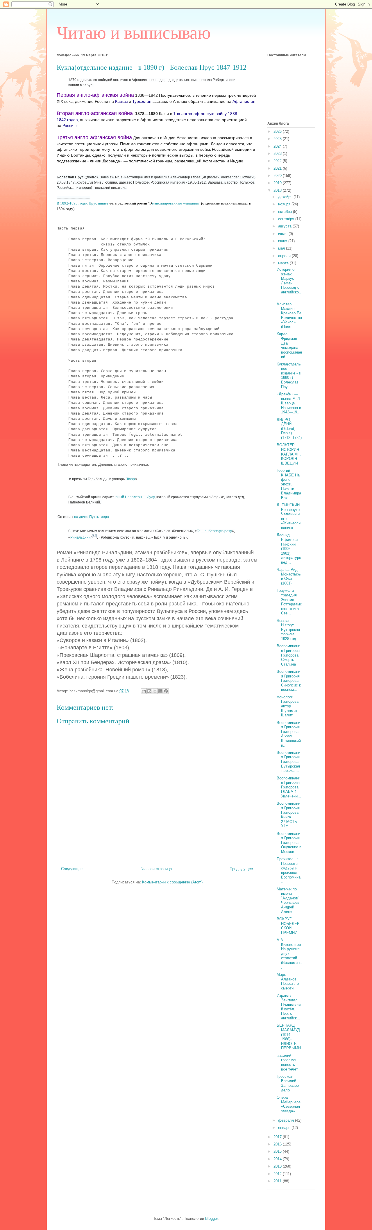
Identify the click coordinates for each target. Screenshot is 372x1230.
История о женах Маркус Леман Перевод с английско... (289, 283)
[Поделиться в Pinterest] (166, 691)
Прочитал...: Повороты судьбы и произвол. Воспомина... (289, 870)
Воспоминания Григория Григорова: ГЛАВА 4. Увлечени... (289, 787)
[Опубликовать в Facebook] (160, 691)
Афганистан (244, 101)
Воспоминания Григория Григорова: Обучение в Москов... (289, 842)
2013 (278, 1166)
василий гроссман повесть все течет (287, 1062)
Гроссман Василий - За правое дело (288, 1083)
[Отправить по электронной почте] (144, 691)
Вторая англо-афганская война (95, 113)
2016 (278, 1144)
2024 (278, 146)
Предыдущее (241, 869)
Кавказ (121, 101)
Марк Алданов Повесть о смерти (288, 981)
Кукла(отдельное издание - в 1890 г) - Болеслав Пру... (289, 375)
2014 (278, 1159)
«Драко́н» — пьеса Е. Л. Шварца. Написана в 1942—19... (289, 403)
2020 (278, 175)
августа (285, 226)
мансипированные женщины (175, 203)
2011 (278, 1181)
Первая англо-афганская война (95, 95)
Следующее (72, 869)
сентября (286, 219)
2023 (278, 153)
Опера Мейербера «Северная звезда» (289, 1104)
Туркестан (141, 101)
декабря (286, 197)
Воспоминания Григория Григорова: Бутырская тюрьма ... (288, 761)
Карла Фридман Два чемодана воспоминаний (289, 345)
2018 (278, 190)
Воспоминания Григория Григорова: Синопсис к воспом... (289, 680)
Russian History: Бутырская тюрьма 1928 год (288, 629)
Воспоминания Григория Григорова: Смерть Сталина (288, 655)
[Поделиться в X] (155, 691)
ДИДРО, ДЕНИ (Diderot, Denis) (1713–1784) (289, 428)
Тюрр (130, 479)
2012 (278, 1174)
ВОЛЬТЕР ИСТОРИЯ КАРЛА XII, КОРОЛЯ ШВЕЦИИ (289, 454)
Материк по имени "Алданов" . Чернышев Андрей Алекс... (289, 900)
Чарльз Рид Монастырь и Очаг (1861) (289, 576)
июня (283, 241)
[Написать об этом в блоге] (149, 691)
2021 (278, 168)
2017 (278, 1137)
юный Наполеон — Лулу (135, 497)
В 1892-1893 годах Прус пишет (83, 203)
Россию (69, 125)
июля (283, 234)
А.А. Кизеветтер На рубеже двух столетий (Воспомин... (289, 953)
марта (284, 263)
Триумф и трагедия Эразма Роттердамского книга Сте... (289, 601)
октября (285, 211)
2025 (278, 139)
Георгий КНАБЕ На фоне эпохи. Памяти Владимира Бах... (289, 484)
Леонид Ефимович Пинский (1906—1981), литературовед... (289, 548)
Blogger (211, 1218)
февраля (286, 1120)
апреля (285, 256)
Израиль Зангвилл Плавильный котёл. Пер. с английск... (289, 1006)
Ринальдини (80, 537)
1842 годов (67, 119)
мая (282, 248)
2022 (278, 161)
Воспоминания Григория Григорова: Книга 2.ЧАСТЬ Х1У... (288, 814)
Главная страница (156, 869)
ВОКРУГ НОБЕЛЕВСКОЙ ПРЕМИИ (288, 926)
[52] (94, 535)
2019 (278, 183)
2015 (278, 1151)
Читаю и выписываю (134, 32)
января (284, 1127)
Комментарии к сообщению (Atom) (172, 882)
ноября (284, 204)
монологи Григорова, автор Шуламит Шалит (288, 706)
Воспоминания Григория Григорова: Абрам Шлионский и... (289, 733)
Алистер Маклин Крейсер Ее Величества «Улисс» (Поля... (289, 315)
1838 (232, 113)
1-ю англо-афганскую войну (200, 113)
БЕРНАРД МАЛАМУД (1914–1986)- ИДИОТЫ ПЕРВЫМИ (289, 1036)
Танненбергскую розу (214, 531)
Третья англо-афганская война (94, 137)
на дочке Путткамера (91, 517)
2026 (278, 131)
